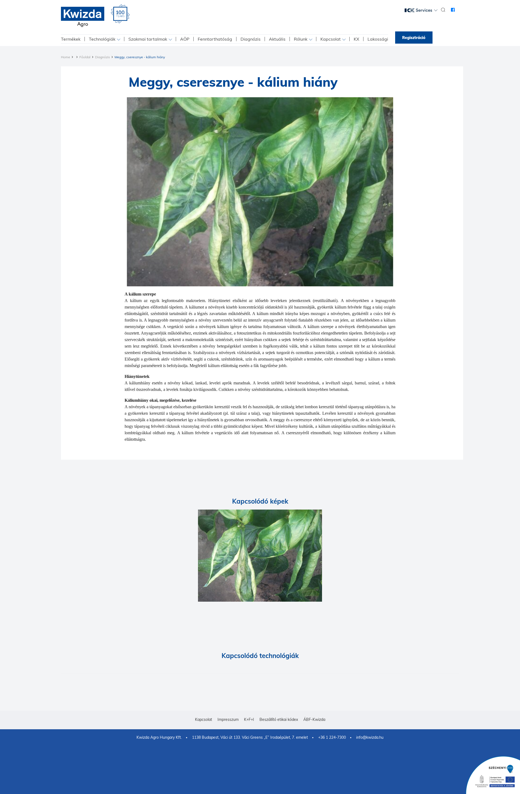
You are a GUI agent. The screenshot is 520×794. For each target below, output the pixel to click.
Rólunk (300, 39)
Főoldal (84, 57)
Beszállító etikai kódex (278, 719)
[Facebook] (453, 9)
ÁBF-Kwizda (314, 719)
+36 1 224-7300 (332, 737)
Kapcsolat (330, 39)
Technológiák (102, 39)
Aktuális (277, 39)
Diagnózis (250, 39)
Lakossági (378, 39)
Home (65, 57)
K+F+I (249, 719)
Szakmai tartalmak (147, 39)
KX (356, 39)
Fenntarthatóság (215, 39)
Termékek (70, 39)
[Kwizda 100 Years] (120, 13)
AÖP (184, 39)
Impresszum (228, 719)
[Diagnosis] (260, 556)
